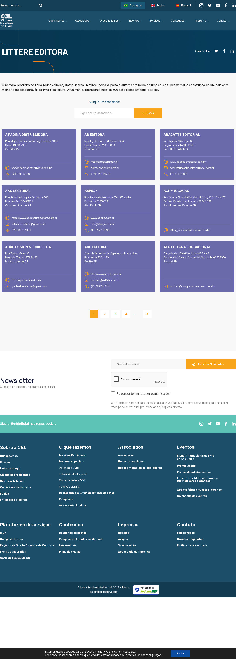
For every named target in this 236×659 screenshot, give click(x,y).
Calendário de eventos (192, 496)
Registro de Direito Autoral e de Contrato (27, 545)
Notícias (123, 533)
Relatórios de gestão (73, 533)
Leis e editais (68, 545)
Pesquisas (66, 499)
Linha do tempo (10, 468)
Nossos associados (131, 461)
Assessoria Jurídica (72, 505)
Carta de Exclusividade (15, 558)
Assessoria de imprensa (134, 551)
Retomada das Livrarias (73, 474)
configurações (154, 655)
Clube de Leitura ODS (72, 480)
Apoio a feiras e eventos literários (199, 489)
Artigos (123, 539)
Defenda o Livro (69, 468)
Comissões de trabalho (15, 487)
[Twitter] (214, 51)
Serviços (155, 20)
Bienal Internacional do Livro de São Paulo (196, 457)
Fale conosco (186, 533)
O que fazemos (109, 20)
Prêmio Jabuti (186, 466)
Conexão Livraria (69, 486)
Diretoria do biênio (12, 481)
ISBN (3, 533)
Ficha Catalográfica (13, 551)
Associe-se (126, 455)
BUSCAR (147, 113)
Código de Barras (11, 539)
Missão (5, 462)
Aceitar (180, 653)
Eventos (134, 20)
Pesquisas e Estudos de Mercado (81, 539)
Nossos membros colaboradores (140, 468)
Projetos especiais (71, 461)
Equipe (4, 493)
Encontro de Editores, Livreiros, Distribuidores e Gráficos (198, 479)
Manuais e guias (70, 551)
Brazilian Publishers (72, 455)
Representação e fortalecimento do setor (86, 493)
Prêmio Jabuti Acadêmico (194, 472)
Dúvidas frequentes (190, 539)
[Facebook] (222, 51)
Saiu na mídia (127, 545)
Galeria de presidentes (15, 475)
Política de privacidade (192, 545)
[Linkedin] (230, 51)
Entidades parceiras (13, 500)
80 (147, 314)
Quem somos (56, 20)
